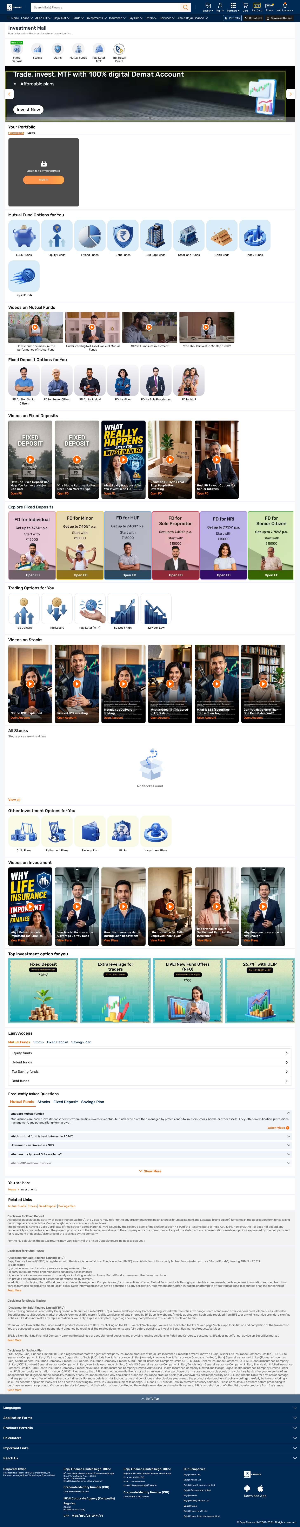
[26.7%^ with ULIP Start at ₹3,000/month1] (260, 1022)
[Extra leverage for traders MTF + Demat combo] (115, 1022)
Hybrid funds (22, 1062)
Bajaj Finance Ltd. (192, 1480)
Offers (152, 19)
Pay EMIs (234, 18)
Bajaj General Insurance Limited (199, 1485)
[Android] (247, 1488)
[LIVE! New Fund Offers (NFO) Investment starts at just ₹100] (188, 1022)
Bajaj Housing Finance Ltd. (197, 1500)
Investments (97, 19)
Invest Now (28, 109)
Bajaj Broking (190, 1506)
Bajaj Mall (62, 19)
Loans (27, 19)
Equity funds (22, 1053)
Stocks (31, 132)
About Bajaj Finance (193, 19)
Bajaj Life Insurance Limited (197, 1490)
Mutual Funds (19, 1042)
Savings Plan (81, 1042)
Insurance (118, 19)
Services (168, 19)
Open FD (16, 493)
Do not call (255, 18)
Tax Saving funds (25, 1072)
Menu (15, 18)
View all (14, 800)
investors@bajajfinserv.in (144, 1485)
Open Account (20, 717)
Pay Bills (136, 19)
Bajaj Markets (190, 1495)
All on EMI (44, 19)
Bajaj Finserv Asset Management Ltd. (202, 1516)
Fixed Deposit (16, 132)
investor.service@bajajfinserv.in (87, 1481)
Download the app (281, 18)
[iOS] (260, 1488)
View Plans (18, 940)
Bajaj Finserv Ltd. (192, 1474)
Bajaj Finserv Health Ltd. (196, 1511)
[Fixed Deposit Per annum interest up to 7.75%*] (43, 1022)
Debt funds (20, 1081)
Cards (79, 19)
